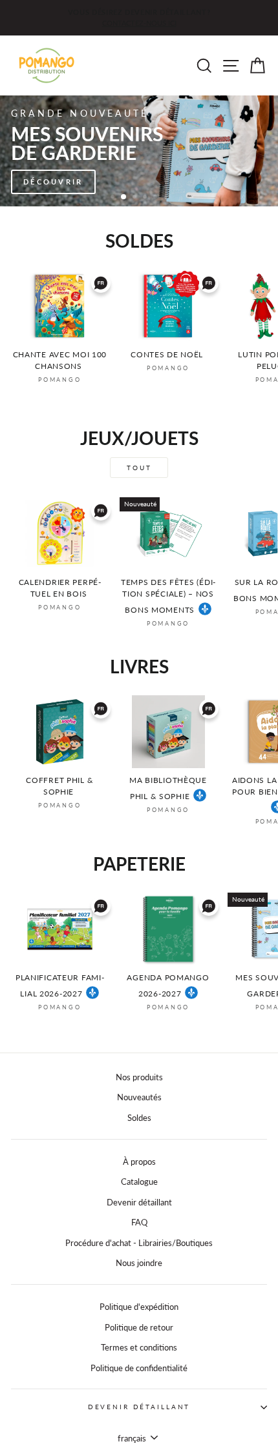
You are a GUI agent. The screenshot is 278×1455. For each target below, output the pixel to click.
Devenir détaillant (139, 1202)
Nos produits (139, 1077)
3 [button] (136, 198)
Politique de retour (139, 1327)
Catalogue (139, 1181)
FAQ (139, 1222)
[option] (139, 17)
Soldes (139, 1118)
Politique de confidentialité (139, 1368)
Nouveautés (139, 1097)
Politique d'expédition (139, 1307)
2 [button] (124, 197)
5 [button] (156, 198)
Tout (139, 467)
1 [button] (114, 198)
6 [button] (167, 198)
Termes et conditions (139, 1347)
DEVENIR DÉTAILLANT (139, 1406)
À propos (139, 1161)
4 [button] (146, 198)
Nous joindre (139, 1263)
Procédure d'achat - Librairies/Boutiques (139, 1243)
